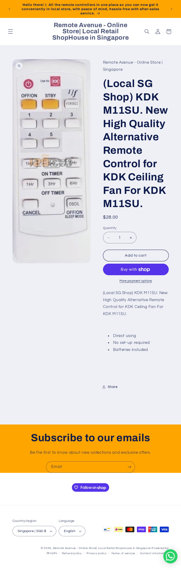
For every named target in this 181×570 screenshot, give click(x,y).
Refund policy (72, 553)
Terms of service (123, 553)
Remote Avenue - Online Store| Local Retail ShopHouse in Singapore (102, 548)
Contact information (154, 553)
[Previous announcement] (9, 9)
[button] (10, 31)
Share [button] (113, 387)
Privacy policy (96, 553)
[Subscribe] (129, 467)
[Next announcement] (171, 9)
